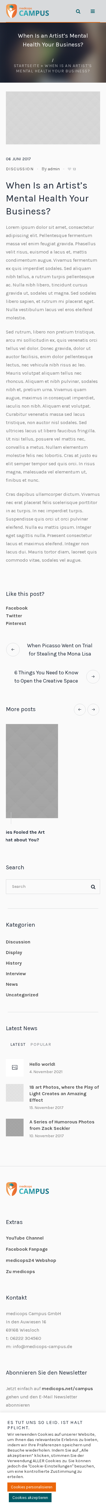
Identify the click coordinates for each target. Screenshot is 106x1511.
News (12, 977)
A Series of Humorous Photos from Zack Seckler (62, 1119)
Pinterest (16, 623)
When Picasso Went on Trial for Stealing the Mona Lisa (59, 649)
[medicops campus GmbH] (28, 11)
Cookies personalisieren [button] (31, 1487)
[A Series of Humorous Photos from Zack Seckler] (15, 1120)
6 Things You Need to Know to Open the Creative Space (46, 676)
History (14, 956)
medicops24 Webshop (31, 1254)
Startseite (26, 65)
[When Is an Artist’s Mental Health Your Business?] (53, 117)
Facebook (17, 608)
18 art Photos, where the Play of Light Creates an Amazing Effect (64, 1087)
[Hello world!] (53, 771)
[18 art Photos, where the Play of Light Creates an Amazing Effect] (15, 1086)
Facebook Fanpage (27, 1242)
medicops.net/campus (67, 1382)
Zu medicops (20, 1265)
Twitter (14, 615)
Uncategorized (22, 988)
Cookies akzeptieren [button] (30, 1497)
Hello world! (53, 832)
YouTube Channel (25, 1231)
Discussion (20, 168)
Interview (16, 967)
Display (14, 946)
